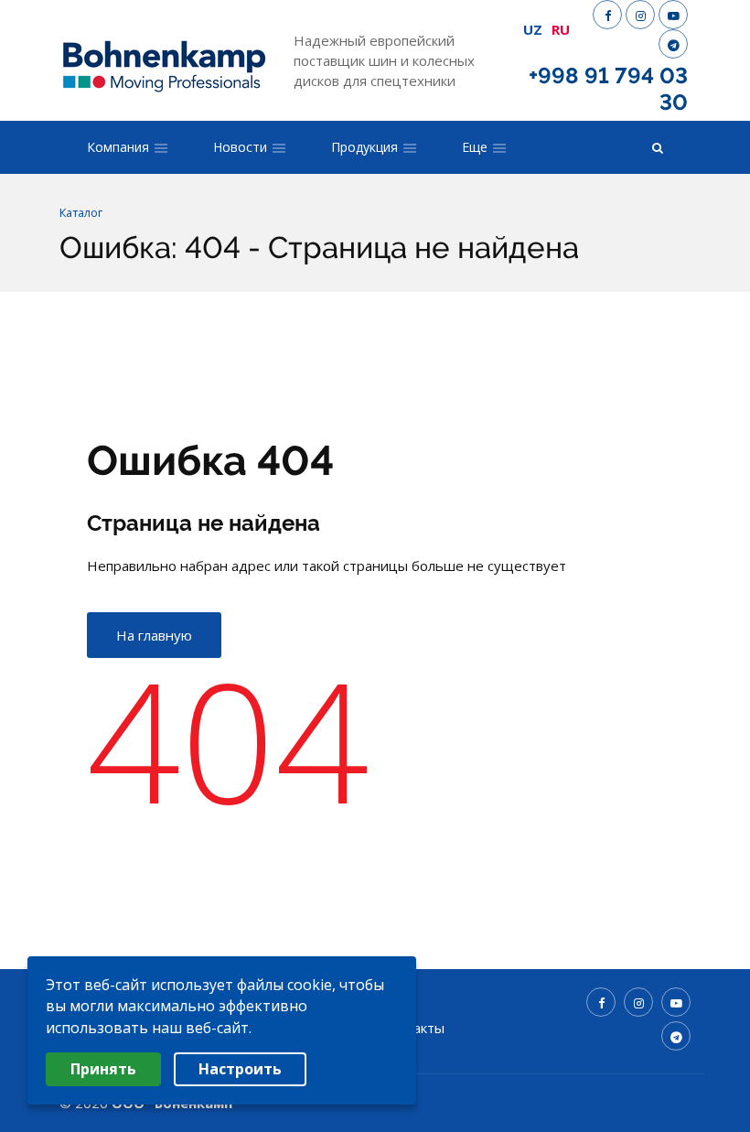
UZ (532, 29)
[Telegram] (673, 44)
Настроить (240, 1069)
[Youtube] (673, 14)
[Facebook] (607, 14)
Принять (103, 1069)
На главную (154, 635)
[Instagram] (640, 14)
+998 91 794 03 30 (608, 88)
